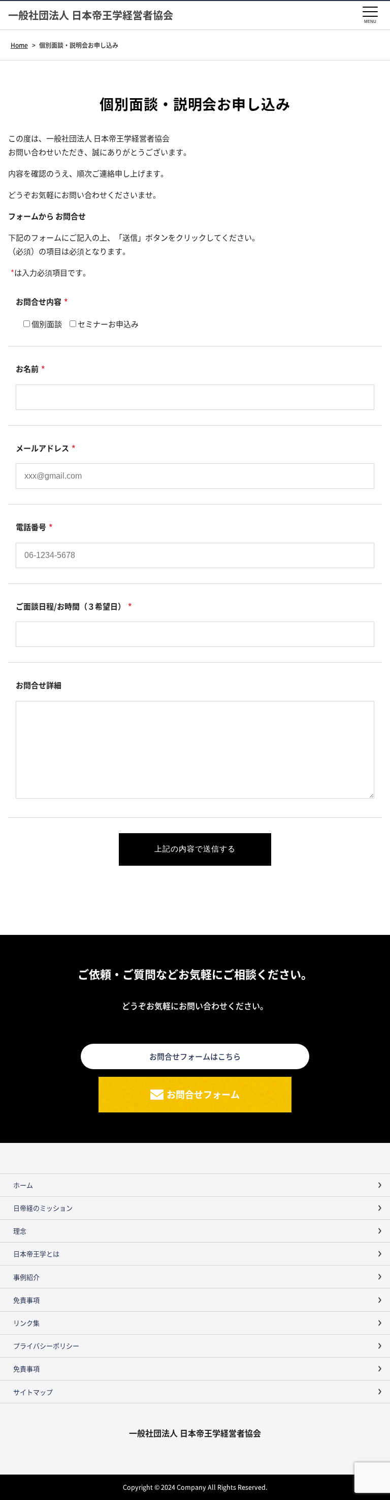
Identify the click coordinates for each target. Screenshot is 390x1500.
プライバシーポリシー (46, 1345)
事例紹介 (26, 1277)
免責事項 (26, 1300)
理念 (19, 1231)
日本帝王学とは (36, 1253)
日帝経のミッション (43, 1208)
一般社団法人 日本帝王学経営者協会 (90, 15)
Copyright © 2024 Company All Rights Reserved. (195, 1487)
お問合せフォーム (203, 1094)
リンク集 (26, 1323)
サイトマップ (33, 1392)
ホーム (23, 1185)
